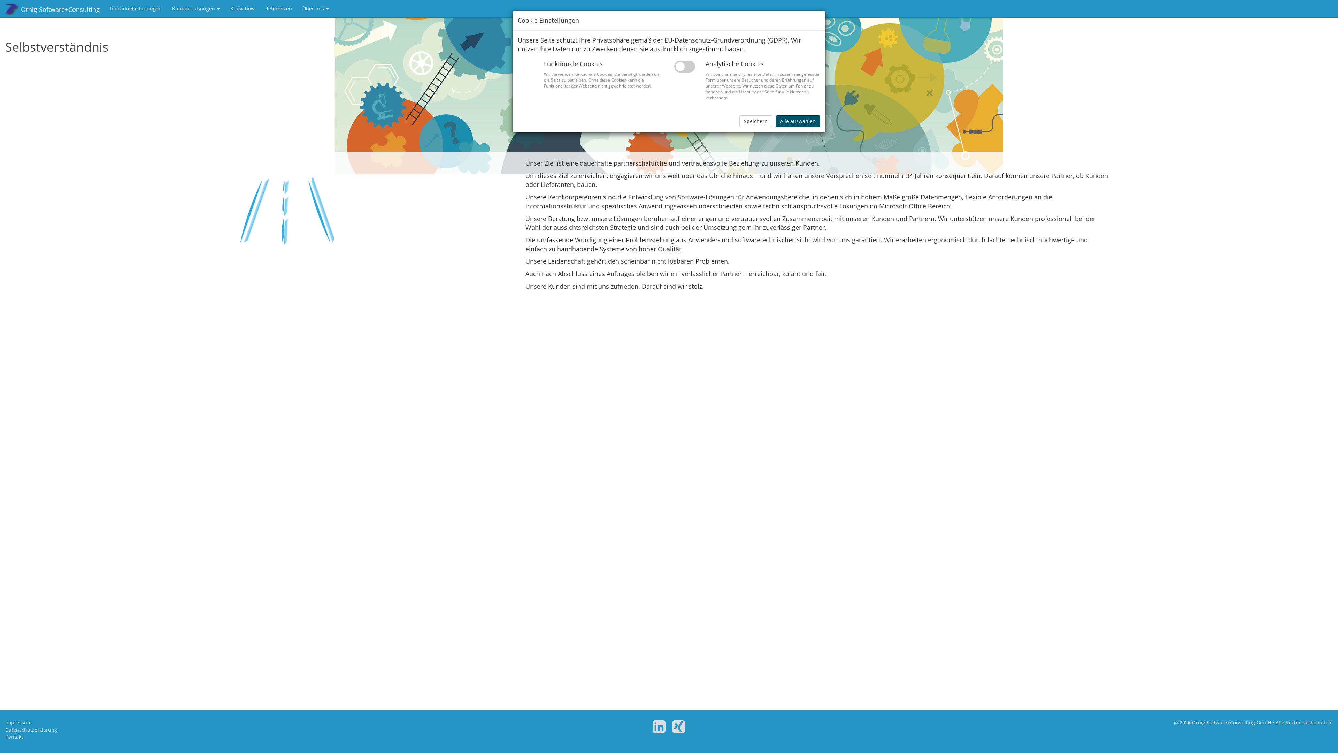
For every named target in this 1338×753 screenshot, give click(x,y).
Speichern (756, 121)
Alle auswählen (798, 121)
